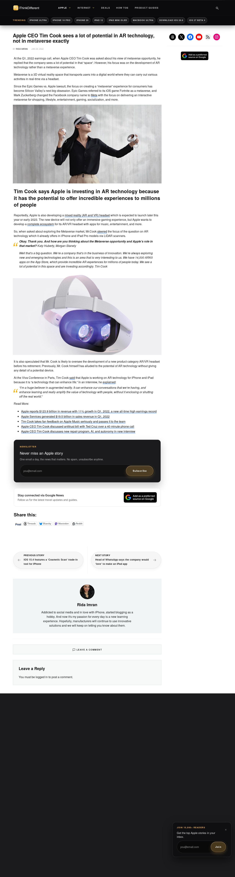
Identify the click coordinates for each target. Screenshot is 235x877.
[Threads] (172, 37)
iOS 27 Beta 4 (197, 20)
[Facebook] (190, 37)
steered (102, 231)
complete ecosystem (40, 224)
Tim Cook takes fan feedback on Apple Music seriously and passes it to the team (73, 421)
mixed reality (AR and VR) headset (87, 215)
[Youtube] (199, 37)
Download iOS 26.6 (171, 20)
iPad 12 (98, 20)
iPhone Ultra (38, 20)
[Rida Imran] (87, 591)
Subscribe (140, 470)
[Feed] (208, 37)
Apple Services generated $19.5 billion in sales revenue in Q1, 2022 (65, 416)
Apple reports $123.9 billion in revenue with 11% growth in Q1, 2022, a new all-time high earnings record (89, 411)
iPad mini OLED (118, 20)
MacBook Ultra (143, 20)
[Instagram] (216, 37)
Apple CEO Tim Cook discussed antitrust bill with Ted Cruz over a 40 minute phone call (77, 426)
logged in (42, 677)
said (72, 377)
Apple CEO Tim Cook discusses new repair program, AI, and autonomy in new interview (78, 431)
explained (109, 382)
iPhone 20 (82, 20)
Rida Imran (22, 48)
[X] (181, 37)
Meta (94, 95)
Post (18, 523)
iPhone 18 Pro (61, 20)
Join (218, 846)
